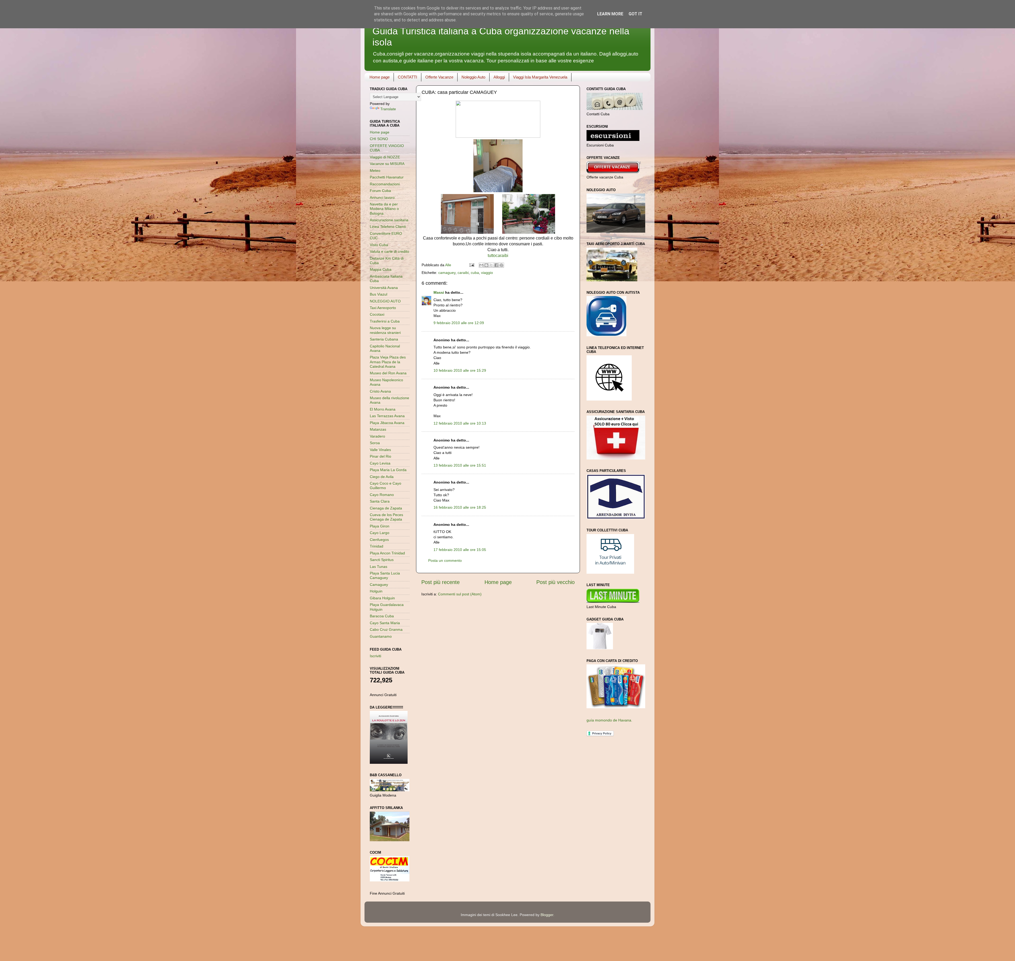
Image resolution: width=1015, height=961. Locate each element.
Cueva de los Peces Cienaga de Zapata (386, 517)
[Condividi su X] (491, 265)
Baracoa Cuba (382, 616)
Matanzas (378, 429)
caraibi (463, 272)
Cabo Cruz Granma (386, 629)
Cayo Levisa (380, 463)
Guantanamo (381, 636)
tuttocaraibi (498, 255)
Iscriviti (375, 656)
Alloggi (499, 77)
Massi (438, 292)
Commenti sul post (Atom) (460, 594)
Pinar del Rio (380, 456)
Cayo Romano (382, 495)
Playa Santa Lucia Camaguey (385, 575)
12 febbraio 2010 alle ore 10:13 (459, 423)
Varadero (377, 436)
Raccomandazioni (385, 184)
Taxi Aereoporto (383, 308)
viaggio (487, 272)
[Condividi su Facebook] (496, 265)
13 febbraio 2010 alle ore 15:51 (459, 465)
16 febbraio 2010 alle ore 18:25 (459, 507)
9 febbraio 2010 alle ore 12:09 (458, 323)
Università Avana (384, 288)
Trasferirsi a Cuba (385, 321)
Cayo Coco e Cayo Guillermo (385, 485)
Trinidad (376, 546)
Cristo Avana (380, 391)
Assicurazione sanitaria (389, 220)
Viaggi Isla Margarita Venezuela (540, 77)
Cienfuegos (379, 539)
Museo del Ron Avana (388, 373)
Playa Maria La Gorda (388, 470)
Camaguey (379, 584)
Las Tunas (378, 566)
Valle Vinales (380, 450)
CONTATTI (407, 77)
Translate (388, 109)
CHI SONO (379, 139)
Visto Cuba (379, 245)
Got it (635, 13)
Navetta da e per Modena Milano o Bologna (384, 208)
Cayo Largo (379, 533)
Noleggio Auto (473, 77)
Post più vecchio (555, 582)
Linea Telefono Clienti (388, 226)
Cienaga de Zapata (386, 508)
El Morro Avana (382, 409)
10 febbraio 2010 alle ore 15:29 (459, 370)
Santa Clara (380, 501)
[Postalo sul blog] (486, 265)
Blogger (547, 915)
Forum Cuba (380, 190)
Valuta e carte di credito (389, 251)
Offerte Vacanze (439, 77)
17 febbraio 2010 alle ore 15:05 (459, 550)
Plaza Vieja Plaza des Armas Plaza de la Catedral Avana (388, 362)
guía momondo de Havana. (609, 720)
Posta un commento (445, 560)
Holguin (376, 591)
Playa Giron (379, 526)
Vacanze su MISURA (387, 164)
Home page (380, 77)
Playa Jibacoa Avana (387, 423)
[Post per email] (471, 265)
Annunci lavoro (382, 197)
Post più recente (440, 582)
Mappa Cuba (380, 269)
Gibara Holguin (382, 598)
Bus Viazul (378, 294)
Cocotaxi (377, 314)
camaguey (446, 272)
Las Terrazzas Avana (387, 416)
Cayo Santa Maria (385, 623)
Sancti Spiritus (382, 560)
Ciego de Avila (382, 477)
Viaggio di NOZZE (385, 157)
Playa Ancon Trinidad (387, 553)
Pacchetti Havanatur (387, 177)
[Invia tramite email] (481, 265)
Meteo (375, 170)
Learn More (610, 13)
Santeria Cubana (384, 339)
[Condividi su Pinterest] (501, 265)
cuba (475, 272)
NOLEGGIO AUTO (385, 301)
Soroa (375, 443)
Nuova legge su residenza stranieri (385, 330)
